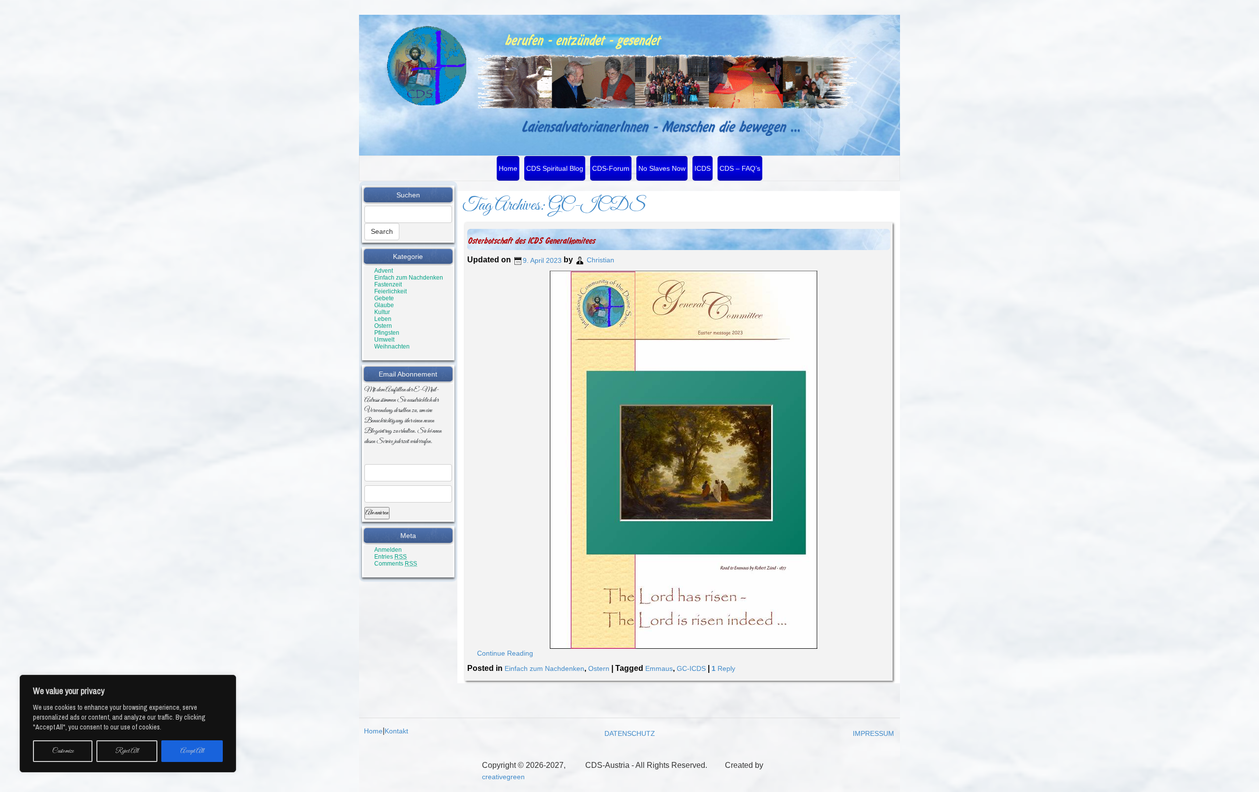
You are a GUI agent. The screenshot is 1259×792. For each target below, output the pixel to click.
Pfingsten (386, 332)
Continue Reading (505, 653)
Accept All (192, 751)
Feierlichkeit (390, 291)
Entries (390, 556)
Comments (395, 563)
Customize (63, 751)
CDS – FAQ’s (739, 168)
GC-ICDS (691, 668)
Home (508, 168)
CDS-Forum (611, 168)
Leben (382, 319)
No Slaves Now (662, 168)
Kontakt (396, 731)
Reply (723, 668)
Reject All (127, 751)
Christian (600, 260)
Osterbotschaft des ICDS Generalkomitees (531, 240)
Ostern (383, 325)
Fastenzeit (388, 284)
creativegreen (503, 777)
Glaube (384, 305)
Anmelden (388, 549)
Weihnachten (392, 346)
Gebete (384, 298)
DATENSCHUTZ (629, 733)
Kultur (382, 312)
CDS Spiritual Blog (554, 168)
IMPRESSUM (873, 733)
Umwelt (384, 339)
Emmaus (659, 668)
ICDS (702, 168)
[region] (128, 723)
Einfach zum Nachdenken (408, 277)
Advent (383, 270)
